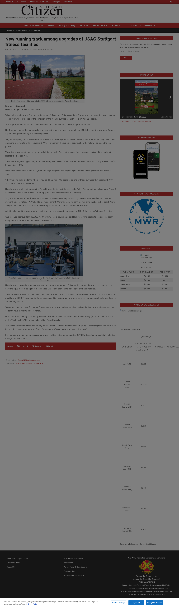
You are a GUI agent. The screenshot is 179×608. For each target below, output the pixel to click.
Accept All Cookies (154, 603)
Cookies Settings (118, 603)
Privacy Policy (32, 604)
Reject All (136, 603)
